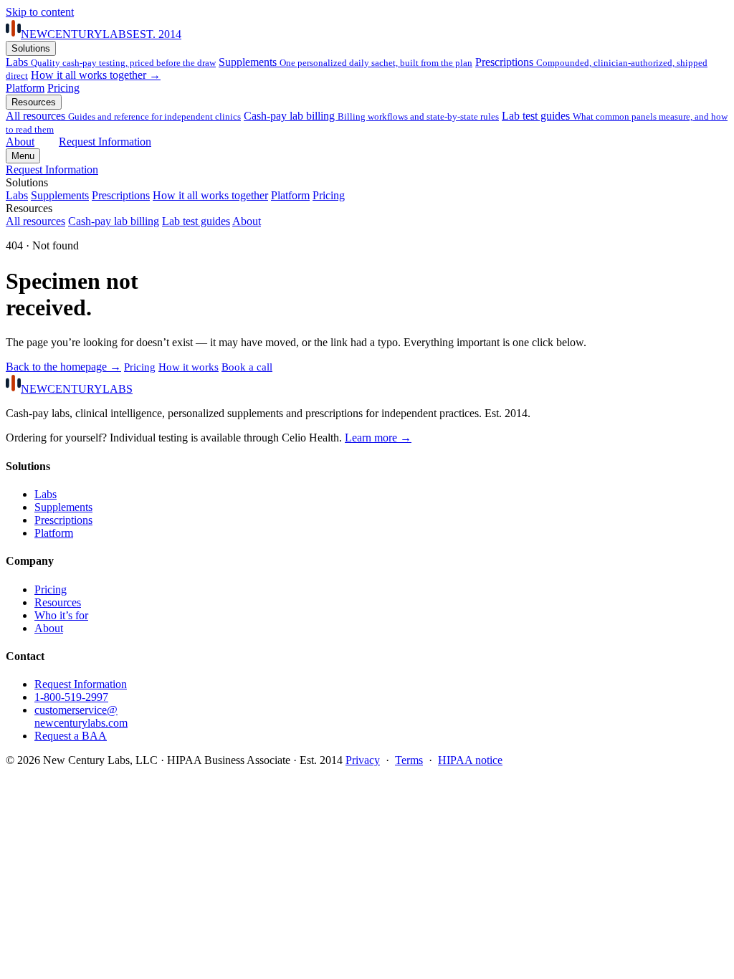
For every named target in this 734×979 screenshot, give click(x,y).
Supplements (345, 62)
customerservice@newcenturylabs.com (81, 716)
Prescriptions (121, 195)
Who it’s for (61, 615)
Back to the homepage (63, 366)
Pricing (63, 88)
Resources (33, 102)
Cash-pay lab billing (371, 116)
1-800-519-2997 (71, 697)
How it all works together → (96, 75)
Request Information (105, 141)
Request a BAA (70, 736)
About (20, 141)
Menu (22, 156)
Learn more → (378, 437)
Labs (111, 62)
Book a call (246, 367)
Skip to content (40, 12)
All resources (123, 116)
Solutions (30, 48)
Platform (25, 88)
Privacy (362, 760)
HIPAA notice (470, 760)
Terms (409, 760)
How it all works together (210, 195)
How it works (188, 367)
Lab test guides (196, 221)
